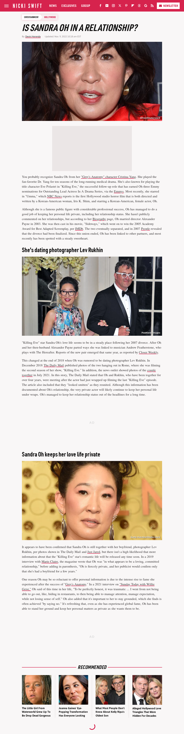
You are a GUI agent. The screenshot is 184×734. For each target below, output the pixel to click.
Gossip (85, 6)
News (53, 6)
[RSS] (152, 6)
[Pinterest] (126, 6)
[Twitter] (120, 6)
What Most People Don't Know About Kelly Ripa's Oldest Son (110, 712)
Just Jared (93, 551)
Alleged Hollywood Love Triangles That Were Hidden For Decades (146, 712)
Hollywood (50, 17)
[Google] (146, 6)
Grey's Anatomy (75, 584)
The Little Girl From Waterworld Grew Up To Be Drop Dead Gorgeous (36, 712)
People (145, 228)
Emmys (119, 191)
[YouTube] (107, 6)
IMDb (79, 228)
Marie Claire (50, 561)
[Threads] (139, 6)
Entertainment (31, 17)
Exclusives (68, 6)
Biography (99, 219)
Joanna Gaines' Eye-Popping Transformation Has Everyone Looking (73, 712)
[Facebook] (100, 6)
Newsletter (170, 6)
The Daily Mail (54, 365)
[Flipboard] (133, 6)
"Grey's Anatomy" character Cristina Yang (108, 176)
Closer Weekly (148, 352)
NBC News (54, 196)
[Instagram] (113, 6)
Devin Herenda (33, 36)
